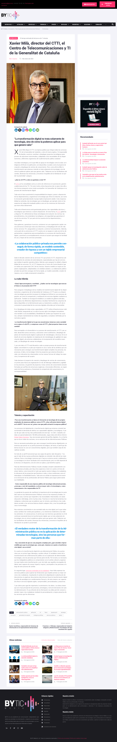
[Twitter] (14, 728)
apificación (33, 612)
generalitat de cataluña (24, 615)
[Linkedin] (16, 130)
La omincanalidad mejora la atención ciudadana (93, 160)
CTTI (17, 184)
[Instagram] (26, 130)
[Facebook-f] (10, 728)
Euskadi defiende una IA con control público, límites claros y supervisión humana (30, 647)
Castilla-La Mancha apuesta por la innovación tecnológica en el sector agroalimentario (62, 667)
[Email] (37, 130)
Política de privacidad (63, 738)
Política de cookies (75, 738)
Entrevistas (45, 29)
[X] (19, 130)
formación (13, 615)
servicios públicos (51, 615)
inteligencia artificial (38, 615)
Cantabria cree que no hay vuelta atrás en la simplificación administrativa (29, 667)
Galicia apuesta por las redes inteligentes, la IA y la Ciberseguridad (29, 677)
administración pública (21, 612)
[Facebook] (23, 130)
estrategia (63, 612)
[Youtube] (21, 728)
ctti (40, 612)
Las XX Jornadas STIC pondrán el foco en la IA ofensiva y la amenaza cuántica (63, 677)
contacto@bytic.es (7, 3)
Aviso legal (84, 738)
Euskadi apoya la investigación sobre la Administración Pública (63, 657)
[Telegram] (34, 130)
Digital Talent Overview (21, 437)
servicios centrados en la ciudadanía (37, 570)
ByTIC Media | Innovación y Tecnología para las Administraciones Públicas (20, 29)
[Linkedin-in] (6, 728)
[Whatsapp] (30, 130)
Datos (46, 612)
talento (60, 615)
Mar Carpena (13, 59)
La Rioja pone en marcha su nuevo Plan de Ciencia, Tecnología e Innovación (63, 647)
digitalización (54, 612)
